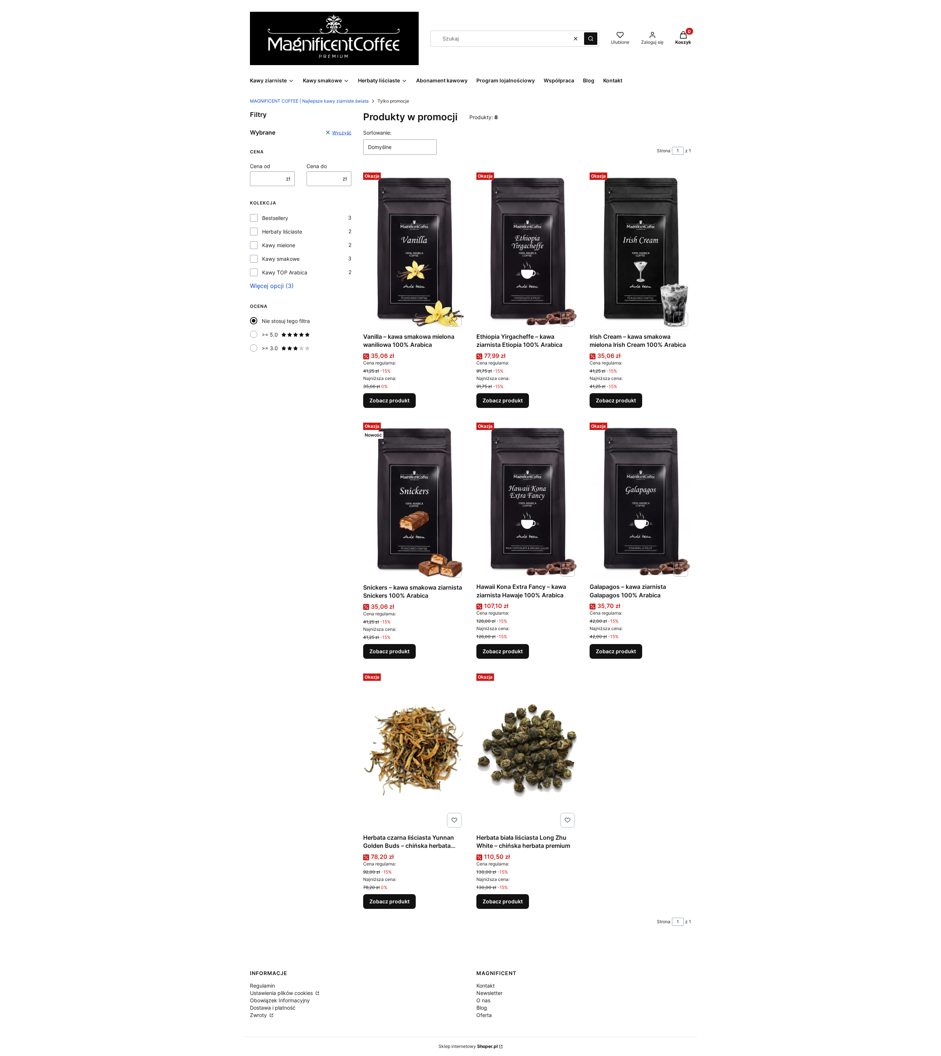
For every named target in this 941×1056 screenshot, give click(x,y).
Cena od (260, 166)
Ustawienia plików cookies (282, 993)
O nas (483, 1000)
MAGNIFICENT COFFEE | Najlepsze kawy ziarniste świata (309, 101)
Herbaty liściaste (282, 231)
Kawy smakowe (281, 259)
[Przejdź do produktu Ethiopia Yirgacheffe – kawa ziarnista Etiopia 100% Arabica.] (527, 250)
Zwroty (259, 1015)
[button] (590, 38)
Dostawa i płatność (273, 1008)
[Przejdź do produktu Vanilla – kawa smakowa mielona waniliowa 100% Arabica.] (414, 250)
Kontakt (485, 985)
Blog (481, 1008)
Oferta (484, 1015)
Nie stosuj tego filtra (286, 321)
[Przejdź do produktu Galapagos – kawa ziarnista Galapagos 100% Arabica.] (640, 500)
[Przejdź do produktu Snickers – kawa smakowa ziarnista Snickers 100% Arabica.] (414, 500)
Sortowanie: (377, 132)
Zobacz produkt (389, 400)
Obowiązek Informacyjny (280, 1000)
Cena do (317, 166)
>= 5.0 (270, 334)
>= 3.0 (270, 348)
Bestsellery (275, 218)
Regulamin (262, 985)
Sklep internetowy (468, 1046)
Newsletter (489, 993)
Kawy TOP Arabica (284, 272)
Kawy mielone (278, 245)
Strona (663, 150)
